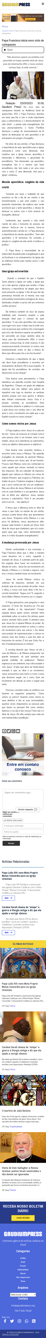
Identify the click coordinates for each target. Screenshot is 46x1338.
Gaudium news (7, 31)
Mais (7, 898)
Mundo (13, 1190)
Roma (5, 26)
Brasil (23, 1262)
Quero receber (23, 1218)
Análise (23, 1258)
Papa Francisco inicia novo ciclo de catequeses (23, 42)
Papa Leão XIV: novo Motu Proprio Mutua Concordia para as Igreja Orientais (20, 875)
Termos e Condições (10, 1334)
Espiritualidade (16, 1126)
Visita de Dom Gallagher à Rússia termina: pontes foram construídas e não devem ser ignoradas (21, 1171)
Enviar (11, 843)
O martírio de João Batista (16, 1110)
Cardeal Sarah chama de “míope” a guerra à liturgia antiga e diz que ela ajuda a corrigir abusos (21, 910)
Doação (23, 1266)
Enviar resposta (25, 809)
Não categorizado (23, 1277)
